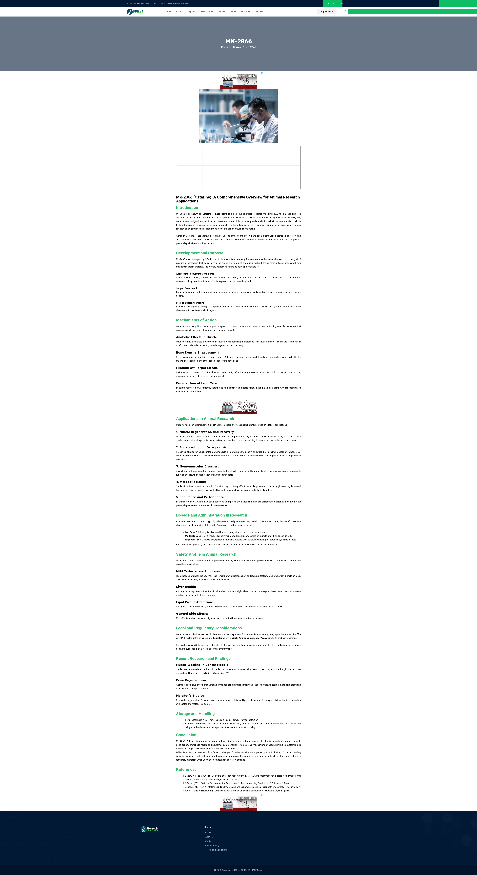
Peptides (192, 11)
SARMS (179, 11)
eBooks (221, 11)
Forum (233, 11)
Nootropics (207, 11)
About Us (245, 11)
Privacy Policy (212, 845)
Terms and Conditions (216, 850)
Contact (259, 11)
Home (168, 11)
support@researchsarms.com (177, 3)
